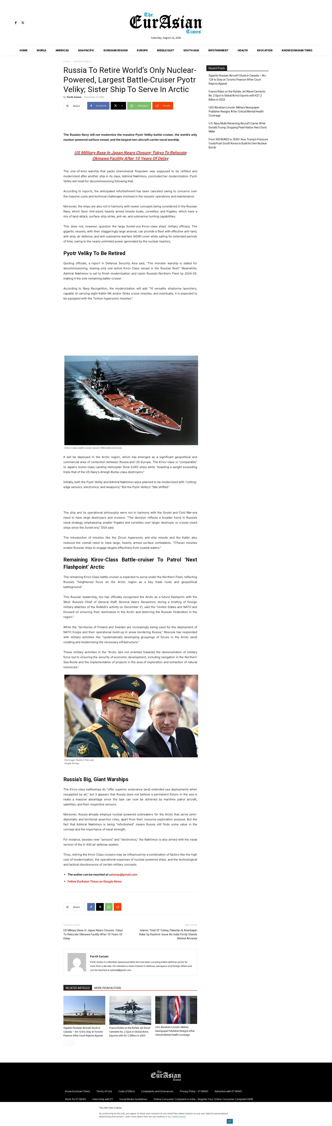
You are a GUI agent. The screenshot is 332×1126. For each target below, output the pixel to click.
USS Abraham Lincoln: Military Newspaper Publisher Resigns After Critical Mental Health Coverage (175, 1031)
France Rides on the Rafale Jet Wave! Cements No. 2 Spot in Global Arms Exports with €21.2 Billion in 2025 (129, 1031)
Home (66, 61)
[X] (22, 23)
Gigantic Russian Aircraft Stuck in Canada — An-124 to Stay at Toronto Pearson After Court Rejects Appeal (83, 1031)
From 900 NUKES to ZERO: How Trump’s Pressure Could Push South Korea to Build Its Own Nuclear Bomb (238, 143)
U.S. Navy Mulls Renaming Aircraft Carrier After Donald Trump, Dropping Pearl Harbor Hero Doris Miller (238, 127)
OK (229, 1121)
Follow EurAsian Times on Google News (94, 881)
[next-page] (72, 1043)
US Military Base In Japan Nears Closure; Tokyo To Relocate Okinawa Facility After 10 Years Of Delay (93, 934)
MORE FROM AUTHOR (107, 988)
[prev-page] (65, 1043)
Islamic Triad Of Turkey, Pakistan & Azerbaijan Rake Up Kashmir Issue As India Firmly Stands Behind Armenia (168, 934)
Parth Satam (74, 97)
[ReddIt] (117, 907)
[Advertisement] (130, 122)
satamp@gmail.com (123, 874)
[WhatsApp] (109, 907)
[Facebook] (15, 23)
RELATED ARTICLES (78, 988)
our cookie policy (177, 1116)
